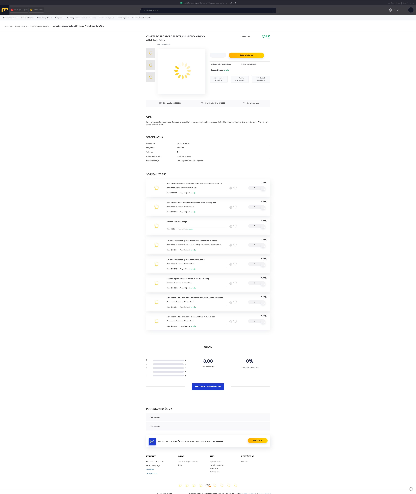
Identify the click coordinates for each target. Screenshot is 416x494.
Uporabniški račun (410, 11)
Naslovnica (9, 26)
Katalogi (396, 3)
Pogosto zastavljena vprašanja (189, 473)
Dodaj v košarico (246, 55)
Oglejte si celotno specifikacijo (222, 64)
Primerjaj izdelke (387, 11)
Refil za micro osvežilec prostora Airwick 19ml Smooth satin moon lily (199, 184)
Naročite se (256, 452)
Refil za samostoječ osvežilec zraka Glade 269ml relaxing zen (196, 204)
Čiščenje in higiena (23, 26)
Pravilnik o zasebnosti (218, 477)
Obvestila (404, 3)
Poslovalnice (387, 3)
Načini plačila (215, 480)
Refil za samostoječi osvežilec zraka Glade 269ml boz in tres (195, 327)
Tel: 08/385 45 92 (152, 484)
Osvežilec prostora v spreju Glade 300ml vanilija (190, 266)
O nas (412, 3)
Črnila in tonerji (40, 10)
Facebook (245, 473)
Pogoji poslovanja (216, 473)
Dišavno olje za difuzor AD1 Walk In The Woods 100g (192, 286)
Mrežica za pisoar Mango (179, 225)
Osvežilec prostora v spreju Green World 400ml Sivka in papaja (196, 245)
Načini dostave (215, 484)
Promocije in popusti (21, 10)
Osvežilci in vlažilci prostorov (44, 26)
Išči (276, 10)
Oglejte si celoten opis (249, 64)
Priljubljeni (394, 11)
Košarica (402, 11)
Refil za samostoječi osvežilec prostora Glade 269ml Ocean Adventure (200, 307)
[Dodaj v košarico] (263, 188)
